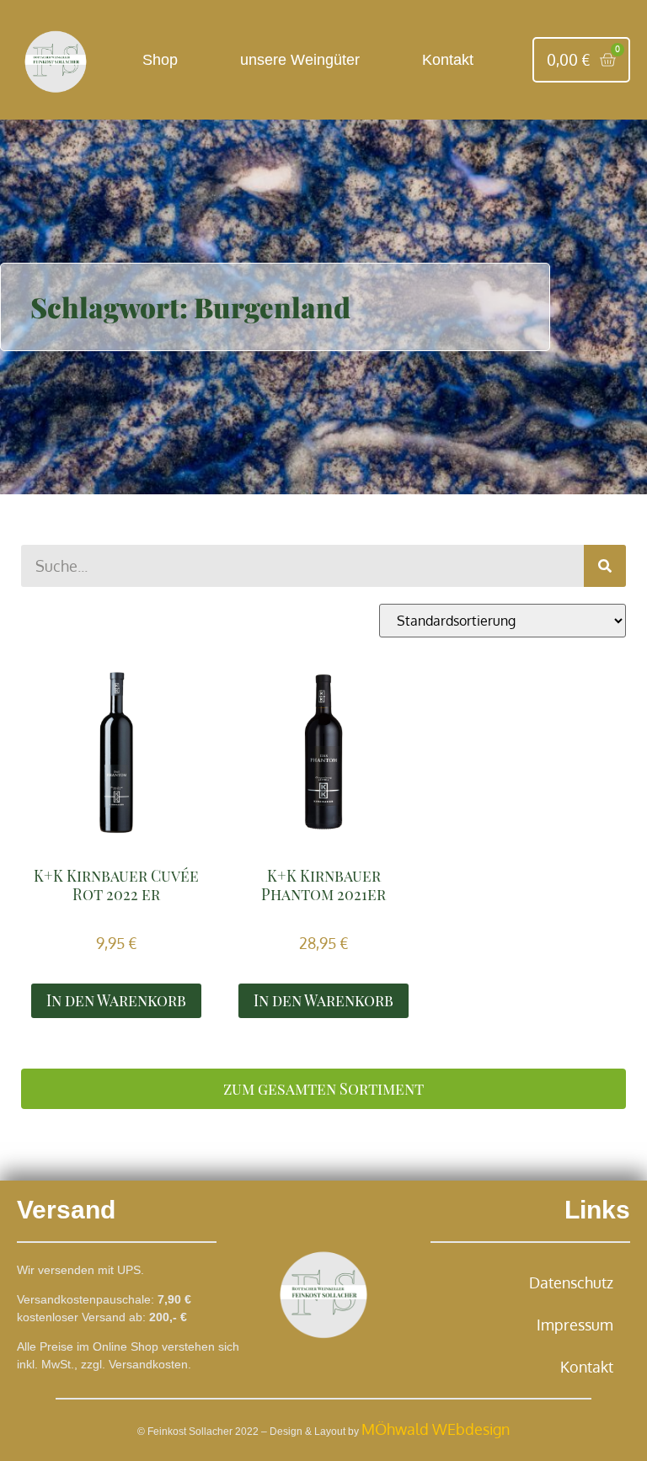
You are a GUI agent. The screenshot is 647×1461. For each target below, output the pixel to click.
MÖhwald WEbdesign (435, 1429)
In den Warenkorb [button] (116, 1000)
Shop (160, 59)
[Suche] (605, 566)
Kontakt (447, 59)
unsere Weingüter (300, 59)
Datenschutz (571, 1282)
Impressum (575, 1324)
